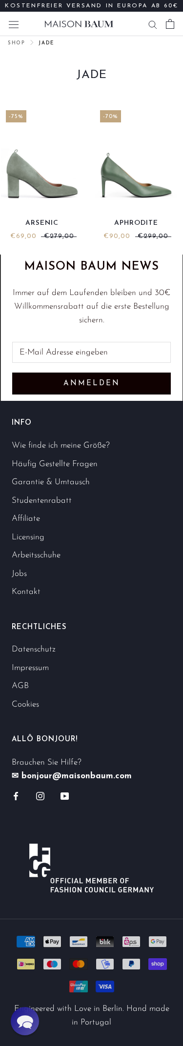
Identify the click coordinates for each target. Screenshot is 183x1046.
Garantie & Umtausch (51, 482)
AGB (20, 686)
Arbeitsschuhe (36, 555)
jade (46, 43)
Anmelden (91, 383)
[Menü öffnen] (14, 24)
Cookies (25, 704)
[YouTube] (65, 795)
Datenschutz (34, 649)
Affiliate (26, 518)
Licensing (28, 537)
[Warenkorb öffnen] (170, 24)
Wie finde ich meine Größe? (61, 445)
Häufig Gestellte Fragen (55, 464)
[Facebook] (16, 795)
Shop (16, 43)
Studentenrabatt (42, 500)
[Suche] (152, 24)
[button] (25, 1021)
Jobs (19, 574)
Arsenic (42, 223)
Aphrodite (136, 223)
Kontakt (26, 592)
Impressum (30, 668)
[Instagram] (40, 795)
